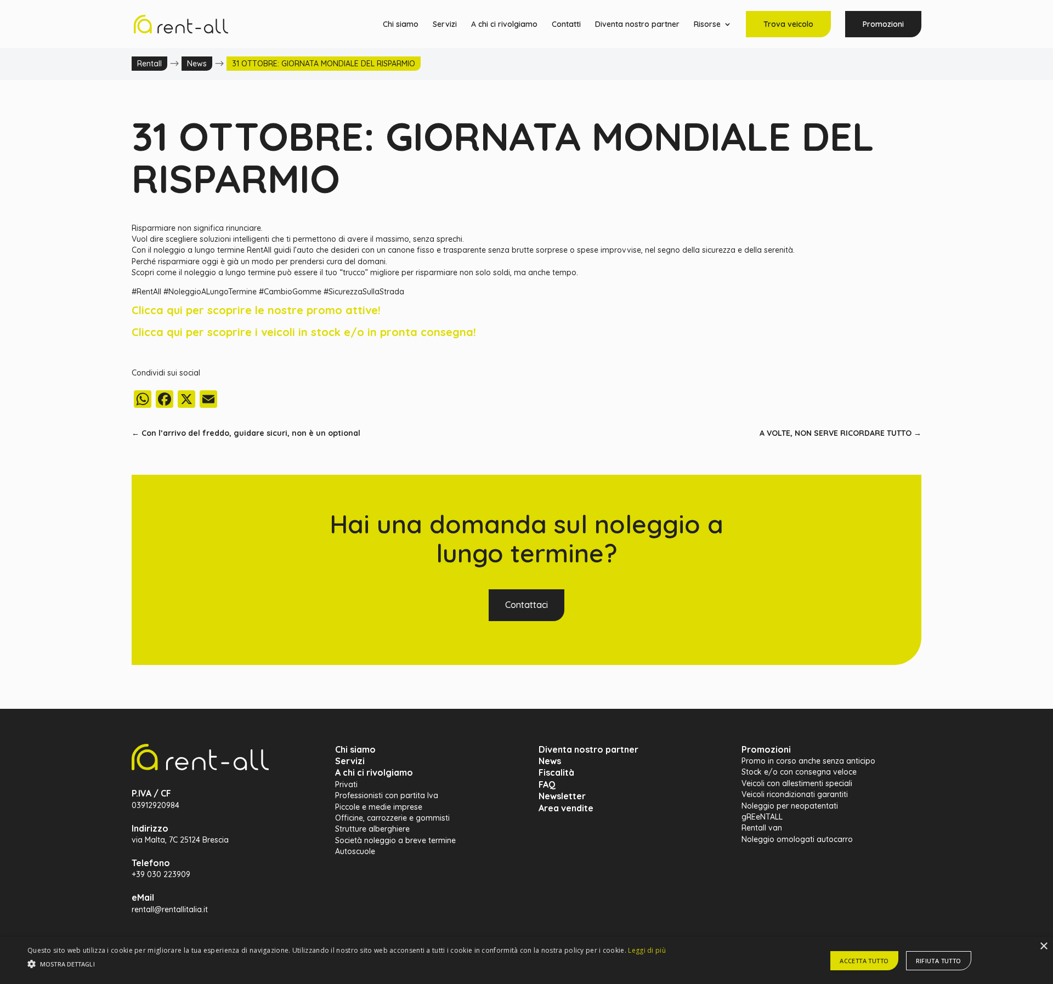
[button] (346, 964)
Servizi (445, 24)
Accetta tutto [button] (864, 961)
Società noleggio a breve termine (395, 840)
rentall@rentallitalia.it (170, 909)
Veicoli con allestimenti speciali (796, 783)
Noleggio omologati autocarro (797, 839)
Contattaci (526, 604)
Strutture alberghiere (372, 829)
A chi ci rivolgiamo (504, 24)
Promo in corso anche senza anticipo (808, 761)
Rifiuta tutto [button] (938, 961)
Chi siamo (400, 24)
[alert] (526, 960)
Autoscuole (355, 851)
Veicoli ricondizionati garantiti (794, 794)
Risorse (707, 24)
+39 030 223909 (161, 874)
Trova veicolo (788, 24)
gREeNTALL (762, 817)
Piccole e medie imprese (378, 807)
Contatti (566, 24)
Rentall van (761, 828)
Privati (346, 784)
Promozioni (883, 24)
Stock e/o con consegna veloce (799, 772)
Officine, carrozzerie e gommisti (392, 818)
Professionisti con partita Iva (386, 795)
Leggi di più (647, 950)
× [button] (1043, 946)
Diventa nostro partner (637, 24)
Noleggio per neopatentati (789, 806)
